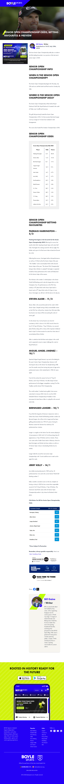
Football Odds (33, 732)
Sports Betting (33, 730)
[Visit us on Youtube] (57, 731)
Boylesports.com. (30, 775)
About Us (44, 734)
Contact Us (44, 732)
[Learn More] (24, 678)
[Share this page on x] (38, 589)
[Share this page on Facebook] (34, 589)
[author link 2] (37, 602)
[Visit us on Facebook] (51, 731)
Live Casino (32, 744)
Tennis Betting (33, 738)
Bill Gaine (39, 44)
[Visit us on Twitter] (54, 731)
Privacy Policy (45, 736)
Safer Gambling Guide (35, 554)
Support (43, 730)
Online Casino (33, 746)
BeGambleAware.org (39, 767)
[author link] (32, 46)
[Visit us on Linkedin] (61, 731)
